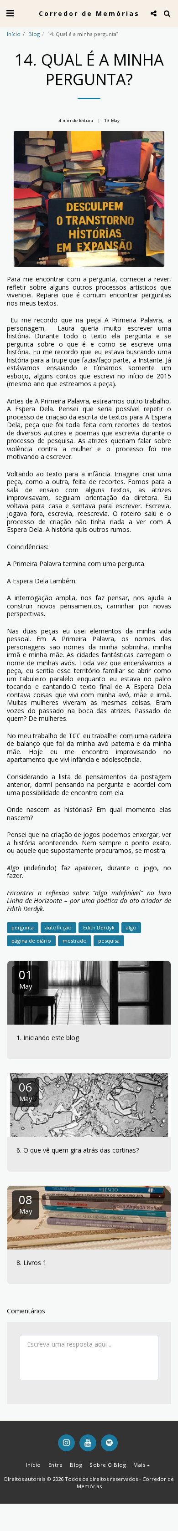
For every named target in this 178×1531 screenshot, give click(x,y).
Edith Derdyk (99, 927)
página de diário (31, 940)
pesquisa (109, 940)
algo (131, 927)
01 (25, 978)
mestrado (75, 940)
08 (25, 1203)
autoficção (58, 927)
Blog (34, 34)
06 (25, 1091)
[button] (10, 13)
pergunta (22, 927)
